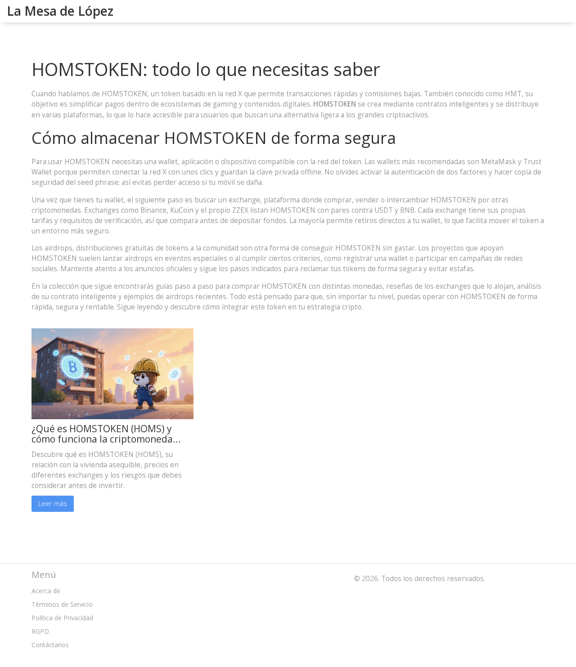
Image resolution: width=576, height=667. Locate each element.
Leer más (52, 503)
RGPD (40, 631)
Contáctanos (50, 644)
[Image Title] (113, 373)
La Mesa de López (60, 10)
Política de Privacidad (62, 617)
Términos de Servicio (62, 604)
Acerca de (46, 590)
